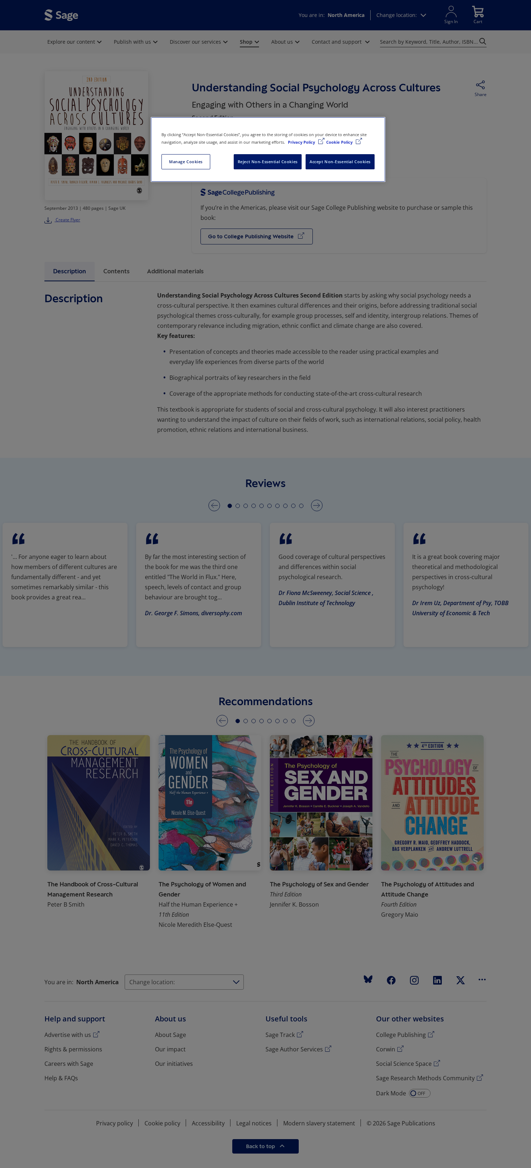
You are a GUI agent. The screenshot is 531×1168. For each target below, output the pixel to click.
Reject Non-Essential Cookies (268, 161)
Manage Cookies (186, 161)
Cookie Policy (340, 142)
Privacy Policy (302, 142)
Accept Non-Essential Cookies (340, 161)
